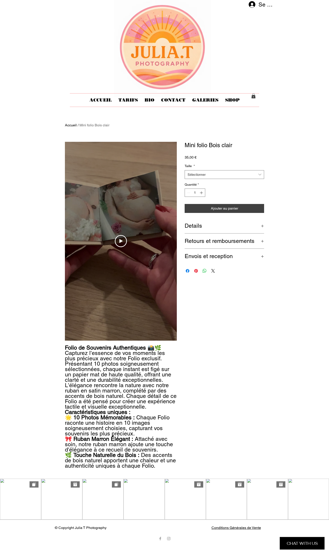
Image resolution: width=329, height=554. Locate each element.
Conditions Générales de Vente (236, 528)
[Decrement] (188, 193)
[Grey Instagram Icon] (169, 538)
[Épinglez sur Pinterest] (196, 271)
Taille (190, 166)
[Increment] (202, 193)
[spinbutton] (195, 193)
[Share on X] (213, 271)
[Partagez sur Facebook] (187, 271)
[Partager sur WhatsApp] (204, 271)
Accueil (71, 125)
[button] (253, 95)
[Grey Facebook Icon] (160, 538)
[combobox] (224, 174)
